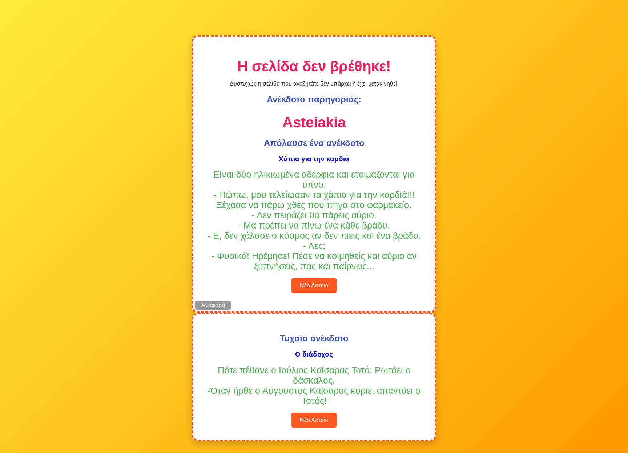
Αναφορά (213, 305)
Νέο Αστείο (314, 285)
